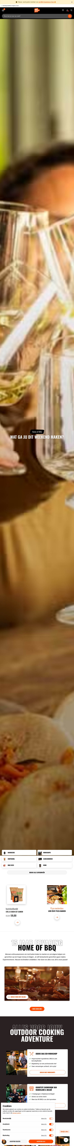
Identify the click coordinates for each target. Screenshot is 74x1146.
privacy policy (17, 1113)
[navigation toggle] (70, 10)
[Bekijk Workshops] (54, 852)
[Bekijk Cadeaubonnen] (54, 859)
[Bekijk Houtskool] (19, 859)
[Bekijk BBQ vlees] (19, 865)
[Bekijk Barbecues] (19, 852)
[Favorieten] (63, 10)
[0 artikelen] (4, 10)
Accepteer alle (41, 1141)
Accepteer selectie (15, 1141)
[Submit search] (70, 16)
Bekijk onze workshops (47, 1072)
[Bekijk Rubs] (54, 865)
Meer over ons (37, 1009)
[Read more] (56, 906)
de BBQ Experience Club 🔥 (47, 2)
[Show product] (16, 906)
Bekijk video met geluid (18, 997)
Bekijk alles (64, 1131)
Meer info (43, 1118)
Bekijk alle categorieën (37, 872)
